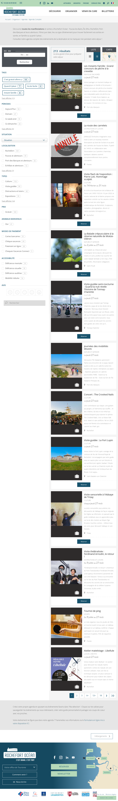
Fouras (104, 758)
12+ (94, 695)
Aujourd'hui (12, 109)
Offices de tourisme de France (23, 794)
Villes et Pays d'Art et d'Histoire (95, 794)
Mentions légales (111, 794)
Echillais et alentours (16, 165)
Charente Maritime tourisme (57, 794)
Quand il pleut (12, 86)
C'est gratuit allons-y (15, 79)
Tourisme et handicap (44, 794)
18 (101, 695)
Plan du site (100, 794)
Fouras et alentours (15, 155)
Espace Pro (96, 3)
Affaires (67, 3)
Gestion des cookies (106, 798)
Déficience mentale (15, 263)
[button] (55, 11)
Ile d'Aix (90, 750)
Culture (11, 181)
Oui (8, 224)
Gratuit (10, 212)
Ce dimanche (13, 124)
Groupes (76, 3)
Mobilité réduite (14, 278)
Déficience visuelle (15, 268)
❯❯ (112, 695)
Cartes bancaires (14, 236)
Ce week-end (12, 119)
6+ (87, 695)
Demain (10, 114)
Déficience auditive (15, 273)
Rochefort (12, 150)
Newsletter (64, 774)
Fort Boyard (90, 758)
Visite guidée (12, 186)
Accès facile (34, 86)
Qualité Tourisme (35, 794)
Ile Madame (91, 766)
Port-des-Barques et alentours (20, 160)
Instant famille (12, 92)
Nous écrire (21, 782)
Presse (86, 3)
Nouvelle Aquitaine (73, 794)
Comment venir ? (19, 774)
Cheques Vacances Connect (18, 251)
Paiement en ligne (15, 246)
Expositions (12, 196)
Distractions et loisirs (16, 191)
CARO (85, 794)
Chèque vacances (14, 241)
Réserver (84, 116)
